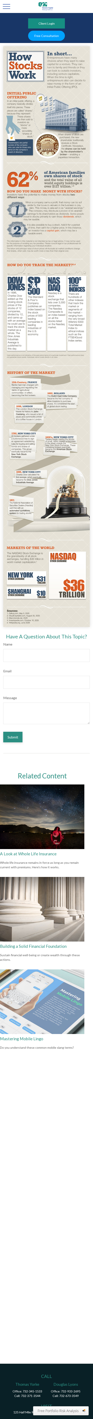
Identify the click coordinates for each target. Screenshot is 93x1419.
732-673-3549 (69, 1396)
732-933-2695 (70, 1391)
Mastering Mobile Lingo (21, 1038)
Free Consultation (46, 36)
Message (10, 698)
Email (7, 671)
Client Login (46, 23)
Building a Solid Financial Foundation (33, 946)
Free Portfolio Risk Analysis (58, 1410)
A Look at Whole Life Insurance (28, 853)
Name (7, 644)
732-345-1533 (32, 1391)
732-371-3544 (30, 1396)
